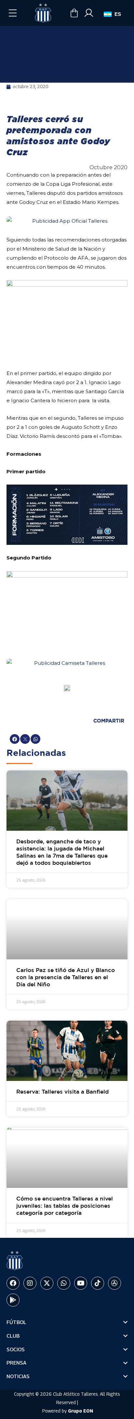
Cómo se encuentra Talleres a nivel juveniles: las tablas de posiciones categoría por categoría (64, 1206)
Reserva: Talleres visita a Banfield (62, 1092)
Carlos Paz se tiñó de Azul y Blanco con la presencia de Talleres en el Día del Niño (65, 977)
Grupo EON (80, 1410)
